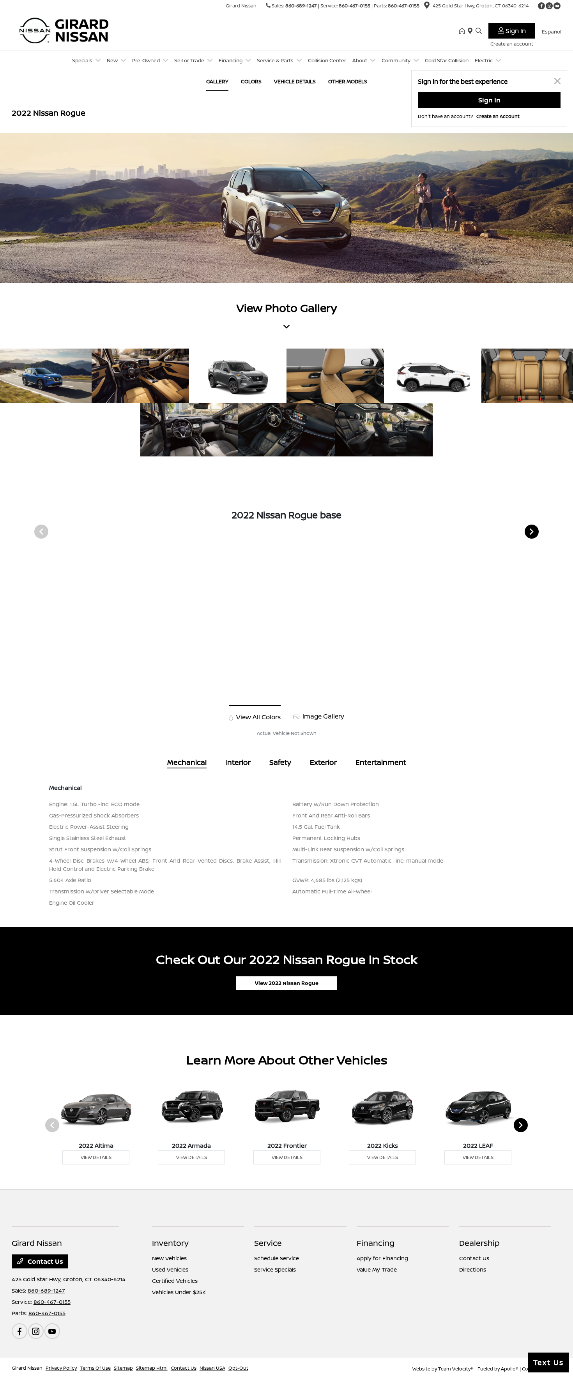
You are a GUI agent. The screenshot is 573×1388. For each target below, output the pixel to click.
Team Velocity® (455, 1368)
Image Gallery (322, 716)
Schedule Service (276, 1258)
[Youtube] (557, 5)
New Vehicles (169, 1258)
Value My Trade (377, 1269)
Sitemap (123, 1368)
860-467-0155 (354, 5)
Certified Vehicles (175, 1280)
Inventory (170, 1243)
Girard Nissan (27, 1368)
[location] (427, 6)
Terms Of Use (95, 1368)
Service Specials (275, 1269)
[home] (463, 31)
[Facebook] (541, 5)
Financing (375, 1243)
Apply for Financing (382, 1258)
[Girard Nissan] (79, 30)
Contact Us (44, 1261)
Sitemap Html (152, 1368)
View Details (96, 1157)
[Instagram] (549, 5)
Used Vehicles (170, 1269)
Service (268, 1243)
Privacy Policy (61, 1368)
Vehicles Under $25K (179, 1292)
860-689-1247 (301, 5)
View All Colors (258, 717)
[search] (479, 31)
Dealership (479, 1243)
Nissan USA (212, 1368)
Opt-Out (238, 1368)
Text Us (548, 1362)
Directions (472, 1269)
